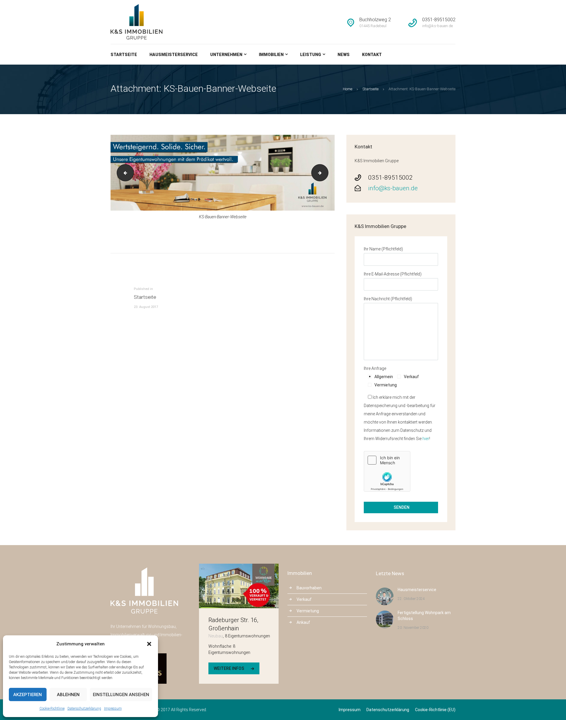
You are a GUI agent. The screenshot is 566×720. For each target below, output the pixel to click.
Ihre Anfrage (375, 368)
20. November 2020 (413, 628)
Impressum (113, 708)
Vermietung (308, 611)
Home (347, 89)
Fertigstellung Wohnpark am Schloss (424, 615)
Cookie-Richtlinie (52, 708)
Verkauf (304, 599)
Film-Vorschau (326, 172)
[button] (149, 644)
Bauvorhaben (309, 587)
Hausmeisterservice (417, 589)
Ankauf (303, 622)
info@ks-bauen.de (393, 188)
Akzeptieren (27, 694)
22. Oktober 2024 (411, 599)
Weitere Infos (229, 668)
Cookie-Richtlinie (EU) (435, 709)
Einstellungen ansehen (121, 694)
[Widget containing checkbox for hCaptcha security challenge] (387, 471)
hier (425, 438)
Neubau (215, 636)
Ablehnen (68, 694)
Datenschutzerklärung (84, 708)
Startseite (371, 89)
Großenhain (223, 628)
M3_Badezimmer (123, 172)
